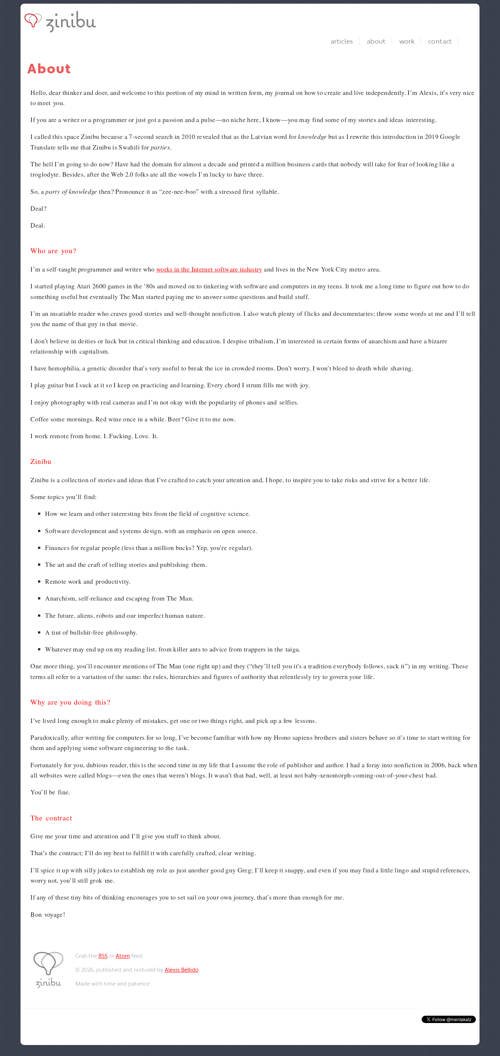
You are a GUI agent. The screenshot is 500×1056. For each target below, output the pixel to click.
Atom (123, 955)
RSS (103, 955)
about (376, 41)
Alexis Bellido (181, 969)
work (407, 41)
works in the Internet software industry (209, 269)
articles (342, 41)
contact (440, 41)
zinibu (62, 22)
